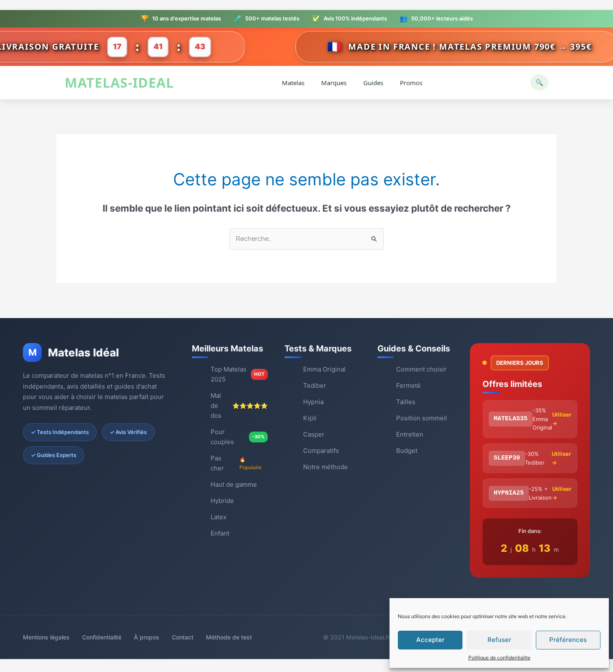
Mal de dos (239, 405)
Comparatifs (321, 451)
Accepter (430, 640)
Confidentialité (101, 637)
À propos (146, 637)
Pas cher (236, 463)
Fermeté (408, 385)
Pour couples (237, 437)
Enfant (220, 533)
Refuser (499, 640)
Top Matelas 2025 (237, 374)
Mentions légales (46, 637)
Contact (182, 637)
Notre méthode (325, 467)
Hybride (222, 501)
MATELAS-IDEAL (119, 83)
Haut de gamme (234, 484)
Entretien (409, 434)
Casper (313, 434)
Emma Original (324, 369)
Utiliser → (561, 419)
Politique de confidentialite (499, 657)
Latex (218, 517)
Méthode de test (229, 637)
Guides (373, 82)
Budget (406, 451)
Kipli (310, 418)
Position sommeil (421, 418)
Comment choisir (421, 369)
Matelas (293, 82)
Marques (334, 82)
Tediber (314, 385)
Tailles (405, 402)
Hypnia (313, 402)
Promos (411, 82)
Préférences (568, 640)
